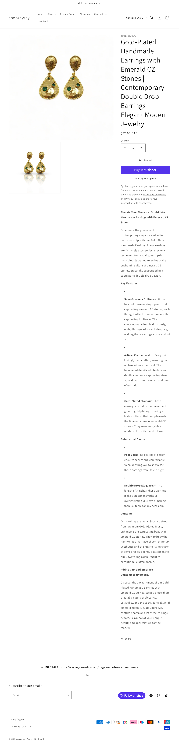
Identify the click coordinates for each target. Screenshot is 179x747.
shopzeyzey (21, 739)
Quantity (125, 140)
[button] (51, 14)
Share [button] (128, 638)
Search (89, 675)
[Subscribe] (67, 695)
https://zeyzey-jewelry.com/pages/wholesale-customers (98, 667)
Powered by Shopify (36, 739)
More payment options (145, 178)
